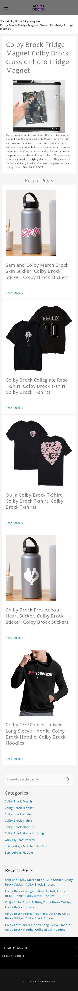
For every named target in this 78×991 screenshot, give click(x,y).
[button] (6, 7)
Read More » (14, 293)
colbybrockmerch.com (43, 981)
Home (3, 21)
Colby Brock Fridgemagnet (23, 21)
